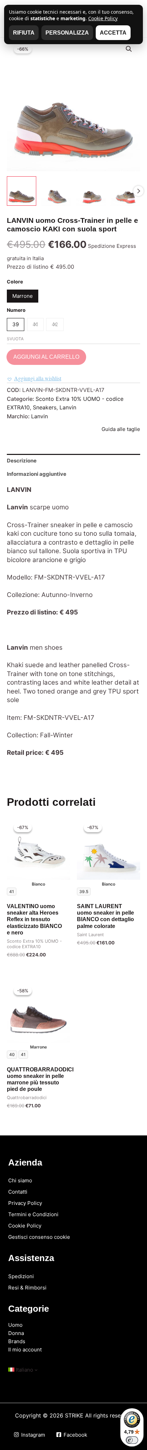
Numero (16, 310)
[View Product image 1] (21, 191)
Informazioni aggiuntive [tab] (36, 474)
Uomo (15, 1325)
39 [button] (15, 324)
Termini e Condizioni (33, 1214)
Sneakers (44, 407)
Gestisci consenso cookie (39, 1237)
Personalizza (67, 33)
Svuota (15, 338)
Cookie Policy (24, 1225)
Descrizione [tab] (22, 460)
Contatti (17, 1191)
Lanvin (67, 407)
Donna (16, 1333)
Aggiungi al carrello (46, 357)
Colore (15, 281)
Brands (16, 1341)
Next (138, 191)
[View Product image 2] (56, 191)
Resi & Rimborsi (27, 1287)
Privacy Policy (25, 1203)
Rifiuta (24, 33)
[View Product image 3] (91, 191)
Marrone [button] (22, 296)
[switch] (132, 1440)
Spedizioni (21, 1276)
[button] (129, 49)
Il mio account (25, 1349)
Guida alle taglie (121, 429)
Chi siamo (20, 1180)
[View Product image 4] (125, 191)
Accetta (113, 33)
